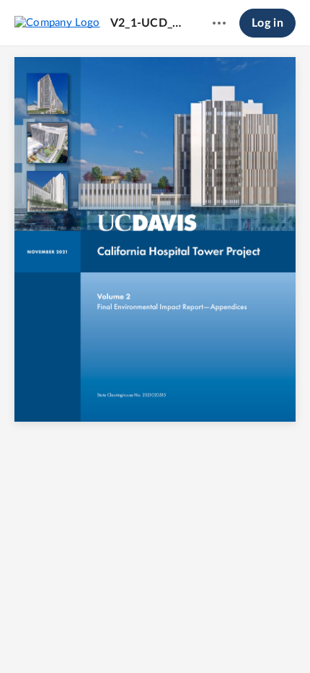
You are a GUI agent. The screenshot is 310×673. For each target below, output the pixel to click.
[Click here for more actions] (219, 23)
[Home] (57, 22)
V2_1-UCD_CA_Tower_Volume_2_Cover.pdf (147, 23)
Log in (267, 23)
